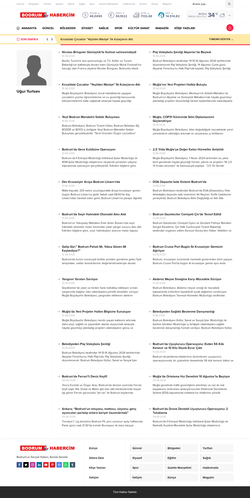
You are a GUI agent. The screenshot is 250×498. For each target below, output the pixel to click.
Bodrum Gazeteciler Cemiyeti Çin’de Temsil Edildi (187, 214)
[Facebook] (19, 465)
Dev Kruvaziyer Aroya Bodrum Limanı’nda (91, 182)
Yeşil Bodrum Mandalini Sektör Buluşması (91, 117)
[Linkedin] (39, 465)
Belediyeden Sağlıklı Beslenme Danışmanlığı (184, 312)
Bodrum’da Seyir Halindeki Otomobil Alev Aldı (94, 214)
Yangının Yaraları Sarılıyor (80, 279)
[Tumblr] (72, 465)
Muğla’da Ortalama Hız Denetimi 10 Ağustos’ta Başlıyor (191, 376)
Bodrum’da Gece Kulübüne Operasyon (88, 149)
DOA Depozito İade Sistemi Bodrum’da (179, 182)
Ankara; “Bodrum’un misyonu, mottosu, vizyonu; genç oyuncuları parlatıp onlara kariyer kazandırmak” (99, 411)
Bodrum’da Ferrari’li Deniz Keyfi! (84, 376)
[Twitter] (26, 465)
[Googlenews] (59, 465)
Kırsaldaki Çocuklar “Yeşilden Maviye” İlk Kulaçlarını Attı (97, 39)
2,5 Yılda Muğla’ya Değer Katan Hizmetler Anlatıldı (188, 149)
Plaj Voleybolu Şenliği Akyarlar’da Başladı (182, 52)
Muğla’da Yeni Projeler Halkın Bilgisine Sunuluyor (96, 312)
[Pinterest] (52, 465)
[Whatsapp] (66, 465)
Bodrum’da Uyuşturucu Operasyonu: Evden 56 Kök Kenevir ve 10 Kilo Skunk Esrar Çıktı (188, 346)
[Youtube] (46, 465)
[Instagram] (32, 465)
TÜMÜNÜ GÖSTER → (221, 39)
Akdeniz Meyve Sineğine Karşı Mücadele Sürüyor (187, 279)
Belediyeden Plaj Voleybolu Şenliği (86, 344)
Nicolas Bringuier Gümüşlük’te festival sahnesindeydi (99, 52)
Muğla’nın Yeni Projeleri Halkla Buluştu (180, 85)
